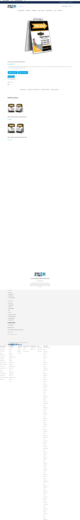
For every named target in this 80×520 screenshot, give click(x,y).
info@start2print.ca (63, 2)
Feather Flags (39, 347)
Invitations (10, 364)
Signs (44, 349)
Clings (10, 381)
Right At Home (45, 437)
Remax (44, 358)
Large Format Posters (3, 364)
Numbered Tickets (12, 366)
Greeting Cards (11, 362)
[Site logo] (12, 6)
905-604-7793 (70, 2)
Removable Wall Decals (4, 377)
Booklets (10, 358)
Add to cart (11, 76)
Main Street (45, 493)
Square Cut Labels (26, 351)
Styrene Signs (2, 366)
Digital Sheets (11, 373)
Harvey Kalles (45, 504)
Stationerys (45, 353)
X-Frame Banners (3, 373)
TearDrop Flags (39, 349)
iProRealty (45, 470)
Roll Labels (25, 347)
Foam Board (2, 351)
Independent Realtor (46, 347)
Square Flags (39, 351)
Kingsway (44, 459)
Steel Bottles (33, 349)
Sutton (44, 392)
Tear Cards (10, 375)
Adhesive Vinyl (2, 360)
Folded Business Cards (12, 377)
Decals (24, 349)
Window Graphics (3, 362)
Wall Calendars (11, 368)
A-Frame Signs (2, 375)
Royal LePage (45, 403)
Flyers (10, 351)
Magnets (10, 360)
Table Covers (2, 358)
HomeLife (45, 381)
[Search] (59, 6)
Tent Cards (10, 379)
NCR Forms (19, 353)
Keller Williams (45, 448)
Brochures (10, 353)
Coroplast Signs (2, 347)
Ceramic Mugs (33, 347)
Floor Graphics (2, 349)
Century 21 (45, 414)
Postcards (10, 349)
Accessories (2, 379)
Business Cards (11, 347)
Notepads (19, 351)
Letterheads (19, 347)
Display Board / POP (3, 368)
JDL (44, 515)
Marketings (45, 351)
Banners (1, 353)
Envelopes (19, 349)
